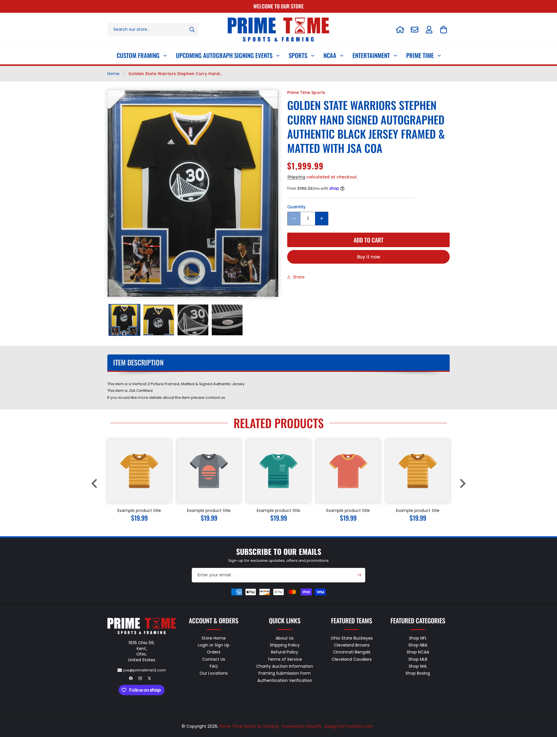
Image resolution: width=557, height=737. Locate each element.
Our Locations (214, 673)
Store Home (214, 638)
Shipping (296, 177)
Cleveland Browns (352, 645)
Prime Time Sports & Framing (248, 726)
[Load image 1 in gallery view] (124, 320)
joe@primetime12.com (144, 670)
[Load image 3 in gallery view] (193, 320)
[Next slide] (462, 483)
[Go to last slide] (95, 483)
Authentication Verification (284, 680)
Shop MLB (417, 659)
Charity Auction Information (284, 666)
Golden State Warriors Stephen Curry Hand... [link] (175, 74)
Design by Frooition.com (348, 726)
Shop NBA (417, 645)
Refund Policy (284, 652)
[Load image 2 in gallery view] (158, 320)
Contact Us (213, 659)
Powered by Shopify (301, 726)
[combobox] (153, 29)
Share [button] (299, 277)
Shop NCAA (418, 652)
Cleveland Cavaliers (352, 659)
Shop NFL (418, 638)
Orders (213, 652)
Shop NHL (418, 666)
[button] (443, 29)
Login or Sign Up (213, 645)
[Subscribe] (358, 575)
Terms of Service (284, 659)
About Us (285, 638)
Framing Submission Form (284, 673)
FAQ (214, 666)
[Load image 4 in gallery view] (227, 320)
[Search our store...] (192, 29)
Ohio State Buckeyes (352, 638)
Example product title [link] (139, 510)
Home (113, 74)
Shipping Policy (285, 645)
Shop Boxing (418, 673)
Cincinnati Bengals (351, 652)
